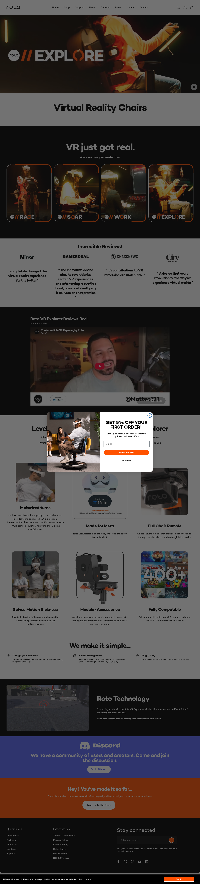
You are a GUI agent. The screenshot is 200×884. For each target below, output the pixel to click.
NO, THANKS (126, 460)
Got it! (179, 879)
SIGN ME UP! (126, 452)
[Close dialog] (150, 415)
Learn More (85, 879)
